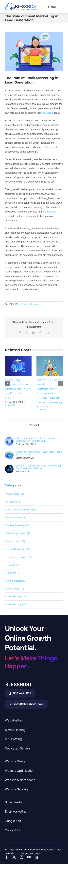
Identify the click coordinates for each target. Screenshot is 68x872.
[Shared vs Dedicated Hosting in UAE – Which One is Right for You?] (9, 439)
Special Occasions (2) (19, 557)
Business (35, 304)
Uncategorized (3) (16, 580)
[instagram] (21, 857)
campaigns (50, 211)
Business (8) (14, 501)
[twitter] (14, 857)
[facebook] (6, 857)
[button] (7, 383)
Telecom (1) (13, 572)
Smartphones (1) (16, 541)
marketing (47, 112)
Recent (34, 425)
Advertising (25, 304)
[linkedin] (36, 857)
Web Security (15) (16, 604)
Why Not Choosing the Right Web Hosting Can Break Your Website (38, 467)
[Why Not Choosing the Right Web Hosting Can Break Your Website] (9, 466)
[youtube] (29, 857)
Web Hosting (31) (16, 596)
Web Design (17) (16, 588)
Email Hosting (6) (16, 517)
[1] (21, 3)
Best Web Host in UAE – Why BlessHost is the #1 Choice (39, 453)
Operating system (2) (18, 533)
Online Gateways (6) (18, 525)
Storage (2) (13, 564)
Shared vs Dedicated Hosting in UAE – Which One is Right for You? (36, 439)
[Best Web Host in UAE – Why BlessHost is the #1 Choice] (9, 453)
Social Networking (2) (18, 549)
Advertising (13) (15, 493)
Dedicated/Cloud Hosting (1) (22, 509)
